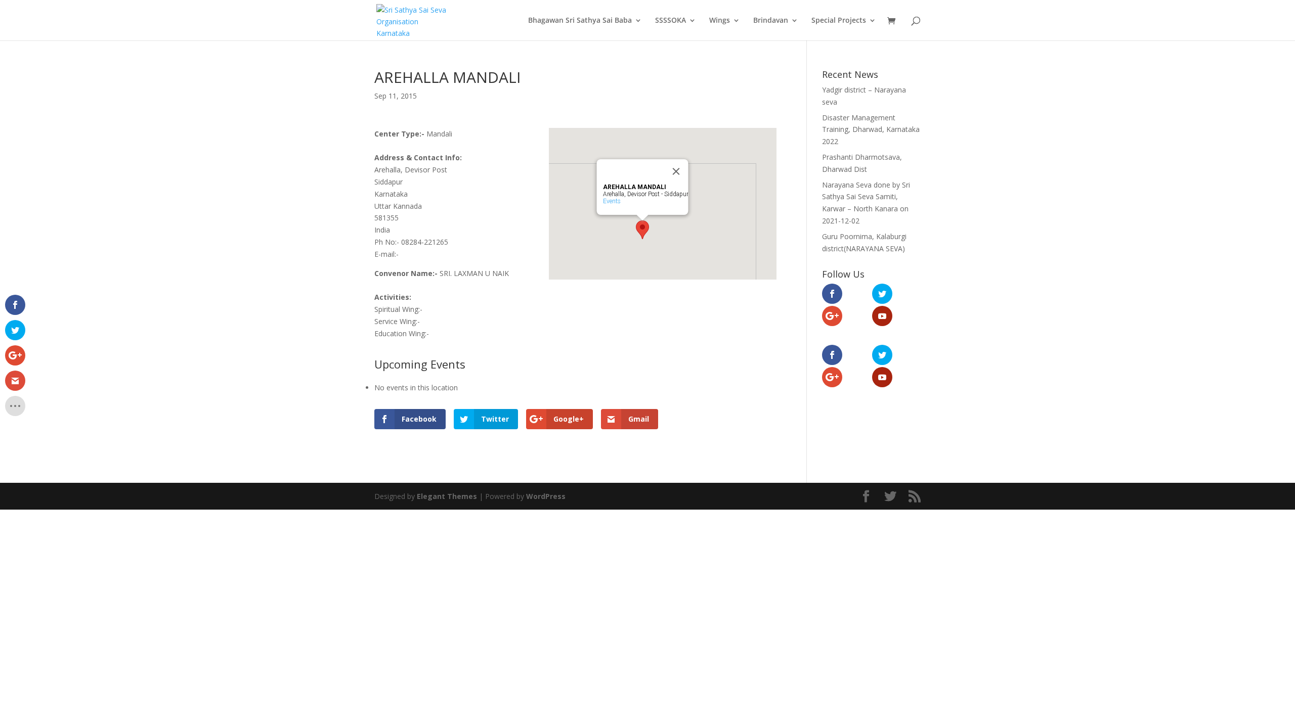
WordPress (546, 496)
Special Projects (838, 21)
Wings (719, 21)
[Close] (676, 171)
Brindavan (770, 21)
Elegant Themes (447, 496)
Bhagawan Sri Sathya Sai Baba (580, 21)
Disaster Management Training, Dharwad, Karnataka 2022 (871, 130)
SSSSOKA (670, 21)
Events (612, 201)
